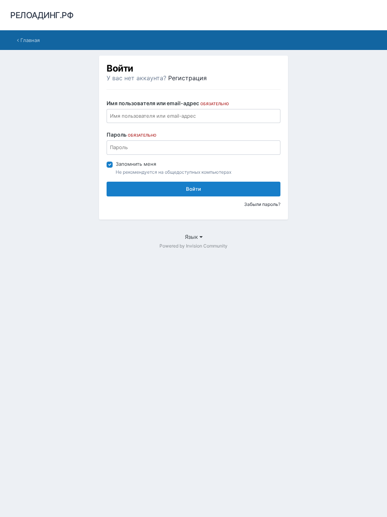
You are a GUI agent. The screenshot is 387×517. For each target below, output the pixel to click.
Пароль (131, 134)
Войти (193, 189)
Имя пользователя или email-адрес (168, 103)
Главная (29, 40)
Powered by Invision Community (193, 246)
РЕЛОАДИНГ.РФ (41, 15)
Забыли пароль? (262, 204)
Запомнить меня (136, 164)
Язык (192, 237)
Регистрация (187, 78)
